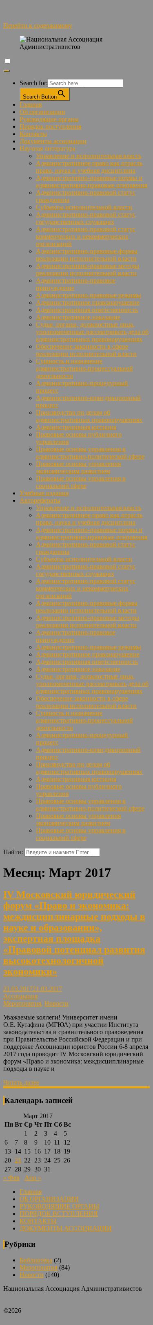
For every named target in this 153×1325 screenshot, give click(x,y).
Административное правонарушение (88, 302)
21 (18, 1160)
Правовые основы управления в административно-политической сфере (90, 453)
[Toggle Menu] (6, 71)
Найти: (13, 851)
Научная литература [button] (47, 148)
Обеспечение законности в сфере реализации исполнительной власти (86, 350)
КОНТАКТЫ (38, 1220)
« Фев (11, 1177)
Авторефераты (40, 500)
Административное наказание (78, 317)
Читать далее (21, 1082)
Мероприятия (22, 1003)
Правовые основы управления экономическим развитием (78, 467)
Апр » (32, 1177)
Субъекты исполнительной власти (84, 207)
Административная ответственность (87, 309)
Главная (31, 104)
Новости (56, 1003)
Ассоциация (20, 996)
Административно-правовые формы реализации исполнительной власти (86, 255)
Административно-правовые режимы (88, 295)
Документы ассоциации (53, 141)
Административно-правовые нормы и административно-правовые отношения (91, 181)
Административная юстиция (76, 427)
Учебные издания (44, 493)
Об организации (42, 111)
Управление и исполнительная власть (88, 155)
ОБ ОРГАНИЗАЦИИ (49, 1198)
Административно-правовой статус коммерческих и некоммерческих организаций (85, 236)
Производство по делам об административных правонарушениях (89, 416)
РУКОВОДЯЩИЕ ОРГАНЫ (59, 1206)
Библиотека (36, 1260)
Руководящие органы (49, 119)
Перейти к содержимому (37, 25)
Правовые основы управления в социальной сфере (81, 482)
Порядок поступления (50, 126)
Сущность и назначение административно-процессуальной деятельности (84, 368)
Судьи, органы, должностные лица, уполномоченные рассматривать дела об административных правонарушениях (92, 332)
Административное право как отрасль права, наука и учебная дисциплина (89, 167)
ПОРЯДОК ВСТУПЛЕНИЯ (59, 1213)
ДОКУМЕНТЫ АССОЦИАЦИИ (66, 1228)
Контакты (33, 133)
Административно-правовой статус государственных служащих (85, 218)
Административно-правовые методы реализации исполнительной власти (87, 269)
